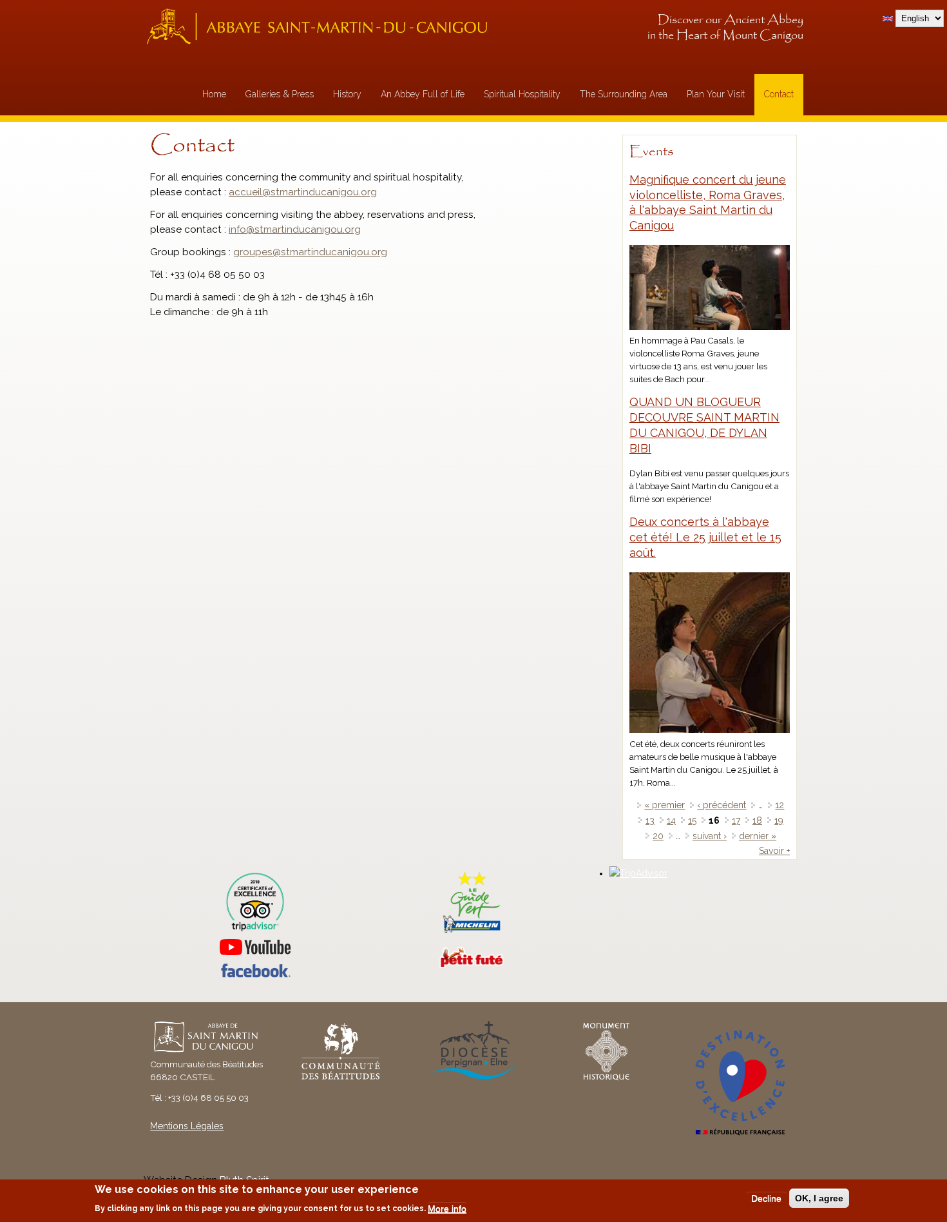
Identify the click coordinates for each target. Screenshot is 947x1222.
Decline (766, 1198)
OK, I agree (819, 1198)
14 (671, 820)
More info (447, 1208)
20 (658, 836)
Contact (779, 94)
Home (214, 94)
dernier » (757, 836)
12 (779, 805)
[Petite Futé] (471, 965)
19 (778, 820)
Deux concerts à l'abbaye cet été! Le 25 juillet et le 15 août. (705, 537)
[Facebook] (255, 974)
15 (692, 820)
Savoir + (774, 851)
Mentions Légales (187, 1126)
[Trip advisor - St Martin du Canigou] (255, 902)
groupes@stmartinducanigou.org (310, 252)
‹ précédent (721, 805)
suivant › (710, 836)
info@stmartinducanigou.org (295, 229)
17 (736, 820)
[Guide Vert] (471, 931)
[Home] (321, 26)
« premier (664, 805)
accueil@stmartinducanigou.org (303, 192)
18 (757, 820)
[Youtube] (255, 947)
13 (650, 820)
